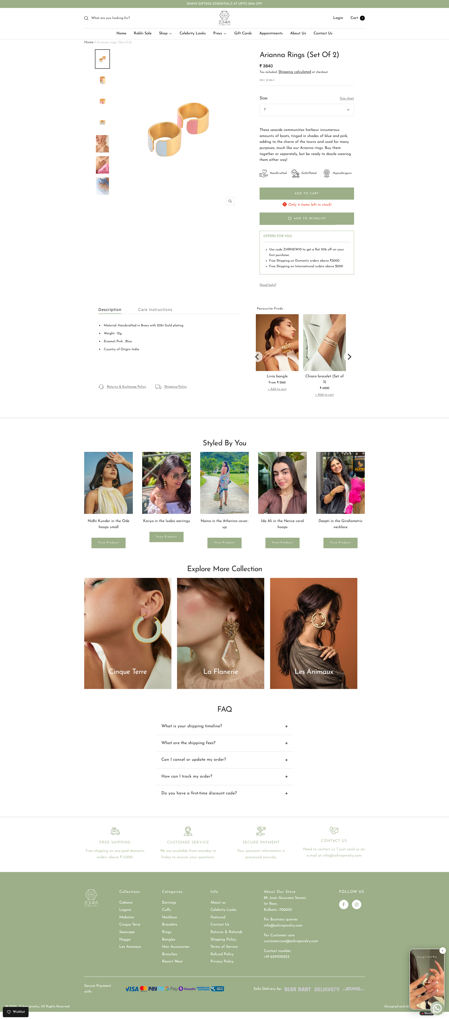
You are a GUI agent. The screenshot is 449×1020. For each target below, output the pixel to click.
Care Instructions (155, 309)
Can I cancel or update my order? (193, 760)
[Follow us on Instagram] (356, 904)
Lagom (125, 910)
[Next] (349, 357)
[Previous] (257, 357)
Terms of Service (224, 947)
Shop (163, 33)
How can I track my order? (186, 777)
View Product (108, 542)
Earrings (169, 903)
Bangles (168, 939)
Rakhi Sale (143, 33)
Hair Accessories (175, 947)
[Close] (442, 950)
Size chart (347, 98)
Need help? (268, 285)
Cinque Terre (129, 924)
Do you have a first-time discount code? (199, 793)
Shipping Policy (175, 387)
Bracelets (169, 924)
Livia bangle (277, 376)
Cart (357, 18)
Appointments (271, 33)
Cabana (125, 903)
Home (121, 33)
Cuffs (166, 910)
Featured (217, 917)
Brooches (169, 954)
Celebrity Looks (193, 33)
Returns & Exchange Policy (126, 387)
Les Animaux (130, 947)
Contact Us (323, 33)
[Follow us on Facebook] (343, 904)
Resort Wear (172, 961)
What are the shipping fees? (188, 743)
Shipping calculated (294, 72)
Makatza (126, 917)
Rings (167, 932)
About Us (298, 33)
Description (109, 309)
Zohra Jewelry (29, 1006)
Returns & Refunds (226, 932)
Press (217, 33)
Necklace (169, 917)
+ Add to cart (277, 389)
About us (218, 903)
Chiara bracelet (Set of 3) (324, 379)
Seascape (127, 932)
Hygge (124, 939)
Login (338, 18)
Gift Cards (243, 33)
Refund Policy (222, 954)
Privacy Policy (222, 961)
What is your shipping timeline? (191, 726)
